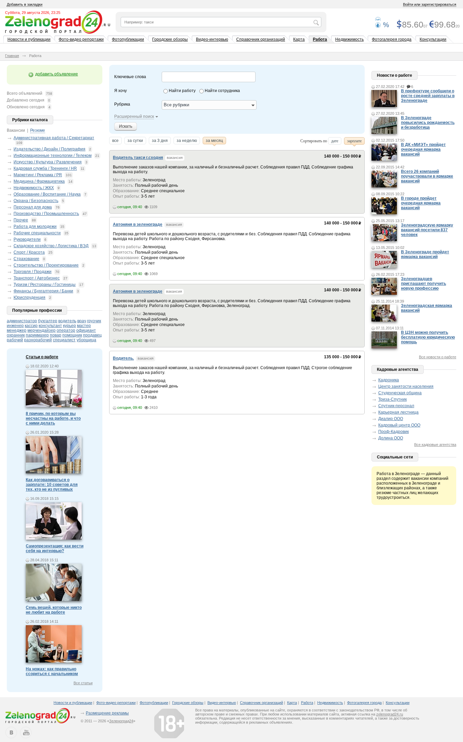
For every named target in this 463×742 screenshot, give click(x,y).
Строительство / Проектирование (46, 265)
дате (334, 141)
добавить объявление (56, 74)
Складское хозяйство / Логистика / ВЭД (51, 245)
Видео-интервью (212, 39)
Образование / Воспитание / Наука (47, 194)
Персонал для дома (33, 207)
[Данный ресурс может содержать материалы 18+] (169, 723)
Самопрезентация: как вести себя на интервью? (54, 548)
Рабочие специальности (37, 233)
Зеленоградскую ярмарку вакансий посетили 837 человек (427, 230)
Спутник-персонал (396, 405)
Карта (299, 39)
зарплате (354, 141)
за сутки (135, 140)
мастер (84, 325)
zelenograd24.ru (389, 714)
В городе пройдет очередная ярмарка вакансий (421, 203)
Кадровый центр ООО (399, 425)
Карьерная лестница (398, 412)
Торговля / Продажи (33, 271)
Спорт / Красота (29, 252)
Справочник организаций (260, 39)
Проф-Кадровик (393, 431)
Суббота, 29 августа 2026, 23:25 (32, 13)
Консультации (433, 39)
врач (81, 321)
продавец (92, 335)
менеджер (16, 330)
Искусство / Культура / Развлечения (48, 162)
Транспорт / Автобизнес (37, 278)
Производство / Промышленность (46, 213)
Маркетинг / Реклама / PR (38, 175)
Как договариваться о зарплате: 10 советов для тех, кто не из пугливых (52, 484)
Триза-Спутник (392, 399)
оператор (66, 330)
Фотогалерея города (391, 39)
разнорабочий (38, 340)
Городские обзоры (170, 39)
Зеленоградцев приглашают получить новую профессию (423, 283)
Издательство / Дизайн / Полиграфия (49, 149)
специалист (64, 340)
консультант (50, 325)
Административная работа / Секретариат (54, 137)
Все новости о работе (437, 357)
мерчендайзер (41, 330)
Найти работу (182, 90)
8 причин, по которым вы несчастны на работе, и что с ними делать (53, 418)
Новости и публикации (29, 39)
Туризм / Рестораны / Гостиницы (45, 284)
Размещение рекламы (107, 713)
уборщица (86, 340)
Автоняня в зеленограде (137, 224)
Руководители (27, 239)
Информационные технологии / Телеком (53, 155)
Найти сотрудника (222, 90)
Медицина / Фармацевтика (39, 181)
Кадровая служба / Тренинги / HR (45, 168)
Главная (12, 56)
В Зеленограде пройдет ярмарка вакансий (425, 254)
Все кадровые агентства (435, 444)
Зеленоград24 (121, 721)
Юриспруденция (29, 297)
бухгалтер (47, 321)
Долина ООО (390, 438)
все (115, 140)
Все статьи (83, 683)
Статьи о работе (42, 357)
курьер (69, 325)
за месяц (214, 140)
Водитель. (123, 358)
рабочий (15, 340)
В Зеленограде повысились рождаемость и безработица (428, 122)
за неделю (187, 140)
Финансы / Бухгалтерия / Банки (43, 291)
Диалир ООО (390, 418)
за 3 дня (160, 140)
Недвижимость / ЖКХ (34, 187)
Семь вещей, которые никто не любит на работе (54, 610)
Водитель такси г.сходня (138, 157)
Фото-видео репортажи (81, 39)
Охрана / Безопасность (36, 200)
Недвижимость (349, 39)
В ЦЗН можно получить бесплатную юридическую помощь (428, 337)
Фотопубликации (128, 39)
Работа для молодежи (35, 226)
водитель (67, 321)
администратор (22, 321)
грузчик (94, 321)
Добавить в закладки (24, 4)
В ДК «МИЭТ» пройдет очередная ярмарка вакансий (423, 149)
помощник (72, 335)
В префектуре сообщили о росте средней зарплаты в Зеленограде (428, 96)
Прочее (21, 220)
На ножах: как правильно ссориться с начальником (52, 671)
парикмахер (37, 335)
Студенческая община (400, 393)
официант (86, 330)
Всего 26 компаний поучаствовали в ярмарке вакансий (427, 176)
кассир (31, 325)
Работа (320, 39)
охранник (16, 335)
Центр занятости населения (406, 386)
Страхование (26, 258)
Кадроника (388, 380)
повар (55, 335)
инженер (15, 325)
